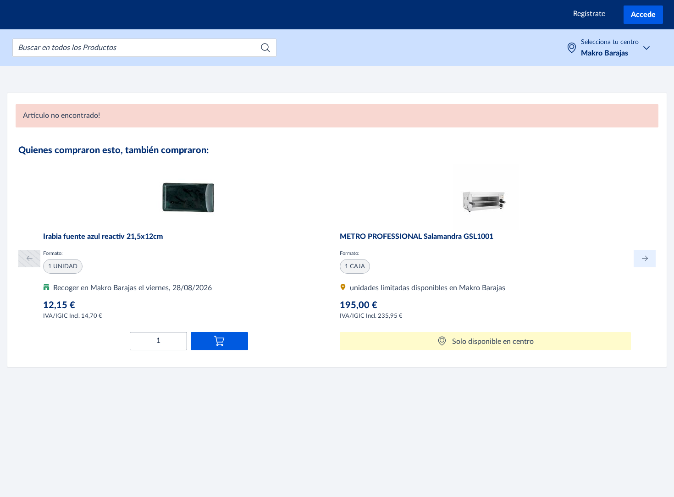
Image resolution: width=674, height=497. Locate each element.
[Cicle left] (29, 258)
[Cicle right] (645, 258)
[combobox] (144, 48)
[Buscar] (265, 48)
